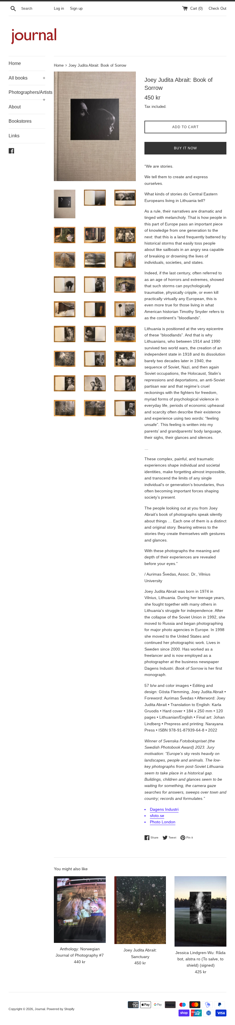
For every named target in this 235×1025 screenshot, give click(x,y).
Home (15, 63)
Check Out (217, 9)
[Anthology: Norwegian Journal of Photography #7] (80, 909)
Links (14, 135)
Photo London (162, 822)
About (15, 106)
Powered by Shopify (61, 1009)
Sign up (76, 9)
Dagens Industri (164, 809)
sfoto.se (157, 815)
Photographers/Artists (27, 95)
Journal (40, 1009)
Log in (59, 9)
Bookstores (20, 121)
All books (27, 78)
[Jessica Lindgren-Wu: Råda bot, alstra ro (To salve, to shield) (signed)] (200, 911)
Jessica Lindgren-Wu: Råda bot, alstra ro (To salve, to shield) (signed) (200, 959)
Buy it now (185, 148)
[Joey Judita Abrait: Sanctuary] (140, 910)
